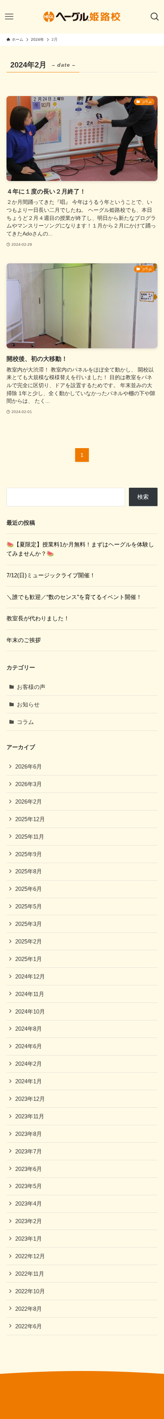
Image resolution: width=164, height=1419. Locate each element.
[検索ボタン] (155, 17)
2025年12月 (30, 819)
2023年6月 (28, 1169)
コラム (25, 722)
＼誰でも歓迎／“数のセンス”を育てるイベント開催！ (74, 597)
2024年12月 (30, 976)
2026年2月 (28, 801)
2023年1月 (28, 1238)
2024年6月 (28, 1046)
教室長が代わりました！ (37, 618)
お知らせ (28, 704)
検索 (143, 496)
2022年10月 (30, 1291)
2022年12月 (30, 1256)
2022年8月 (28, 1308)
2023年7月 (28, 1151)
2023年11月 (29, 1116)
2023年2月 (28, 1221)
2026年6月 (28, 766)
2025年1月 (28, 959)
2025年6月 (28, 889)
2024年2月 (28, 1063)
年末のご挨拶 (23, 640)
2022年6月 (28, 1326)
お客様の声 (31, 687)
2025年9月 (28, 854)
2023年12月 (30, 1098)
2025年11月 (29, 836)
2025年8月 (28, 871)
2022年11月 (29, 1273)
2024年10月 (30, 1011)
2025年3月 (28, 924)
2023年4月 (28, 1203)
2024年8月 (28, 1028)
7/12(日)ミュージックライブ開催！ (50, 575)
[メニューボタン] (9, 17)
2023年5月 (28, 1186)
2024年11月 (29, 994)
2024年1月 (28, 1081)
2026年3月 (28, 784)
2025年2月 (28, 941)
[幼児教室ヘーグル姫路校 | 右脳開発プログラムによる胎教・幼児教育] (82, 17)
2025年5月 (28, 906)
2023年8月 (28, 1134)
